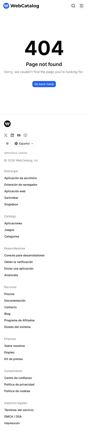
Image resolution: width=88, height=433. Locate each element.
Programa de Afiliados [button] (19, 320)
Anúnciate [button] (11, 275)
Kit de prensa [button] (13, 359)
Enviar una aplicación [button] (18, 268)
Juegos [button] (9, 230)
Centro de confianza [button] (18, 378)
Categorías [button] (11, 236)
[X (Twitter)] (5, 135)
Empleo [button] (9, 352)
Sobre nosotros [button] (14, 345)
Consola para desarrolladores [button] (24, 255)
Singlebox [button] (11, 204)
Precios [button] (9, 294)
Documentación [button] (14, 300)
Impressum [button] (11, 423)
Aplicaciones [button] (13, 223)
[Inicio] (21, 5)
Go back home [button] (44, 84)
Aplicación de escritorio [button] (20, 178)
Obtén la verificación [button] (18, 262)
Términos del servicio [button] (19, 410)
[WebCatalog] (7, 123)
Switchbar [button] (11, 197)
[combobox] (24, 143)
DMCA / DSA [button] (13, 416)
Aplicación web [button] (15, 191)
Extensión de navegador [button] (20, 184)
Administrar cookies (15, 152)
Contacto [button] (10, 307)
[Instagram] (25, 135)
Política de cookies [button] (17, 391)
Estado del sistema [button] (17, 327)
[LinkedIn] (12, 135)
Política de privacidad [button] (19, 384)
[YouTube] (18, 135)
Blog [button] (7, 313)
